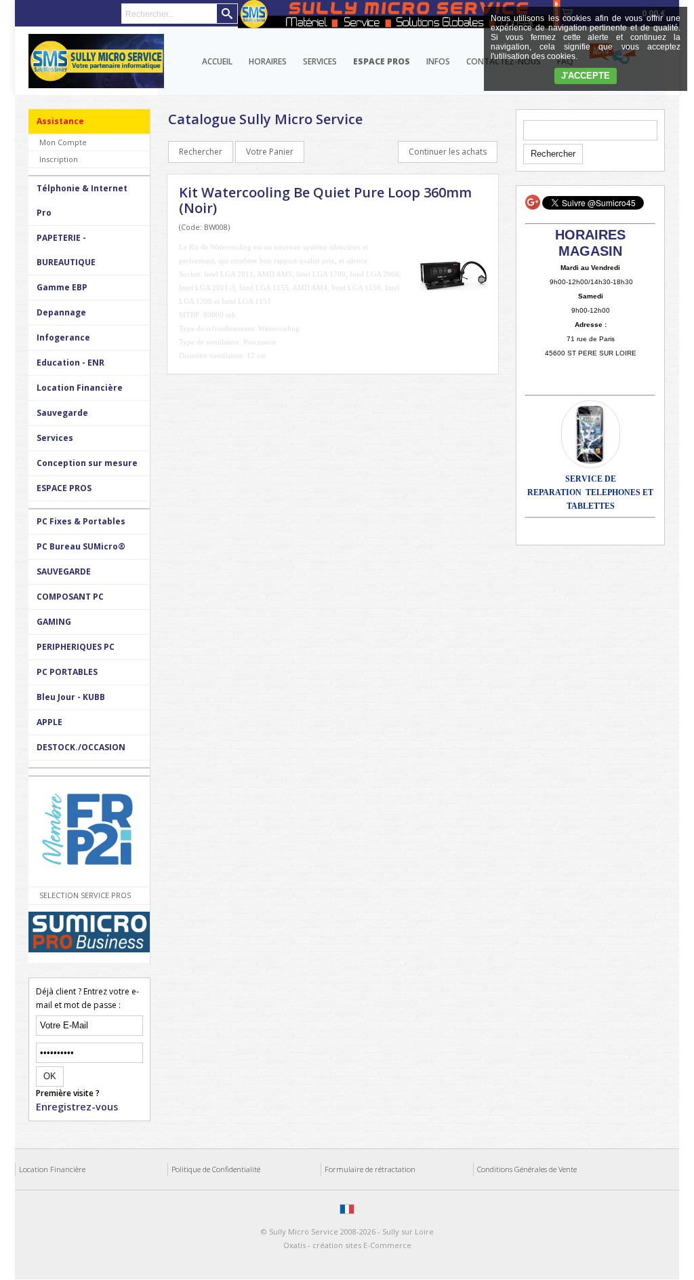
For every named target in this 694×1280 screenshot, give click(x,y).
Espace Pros (381, 61)
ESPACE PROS (64, 488)
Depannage (61, 312)
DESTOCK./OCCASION (81, 747)
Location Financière (80, 387)
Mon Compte (63, 142)
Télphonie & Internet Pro (82, 200)
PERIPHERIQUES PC (76, 647)
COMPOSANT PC (70, 596)
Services (320, 61)
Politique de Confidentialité (215, 1169)
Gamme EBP (62, 287)
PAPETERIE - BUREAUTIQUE (66, 250)
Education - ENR (70, 362)
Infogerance (63, 337)
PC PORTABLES (67, 672)
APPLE (49, 722)
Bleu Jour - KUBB (71, 697)
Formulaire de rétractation (370, 1169)
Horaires (268, 61)
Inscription (58, 159)
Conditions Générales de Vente (527, 1169)
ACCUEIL (217, 61)
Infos (438, 61)
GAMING (54, 621)
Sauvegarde (62, 413)
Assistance (60, 121)
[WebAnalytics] (348, 1273)
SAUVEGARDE (64, 571)
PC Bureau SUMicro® (81, 546)
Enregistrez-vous (77, 1106)
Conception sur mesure (87, 463)
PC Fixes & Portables (81, 521)
